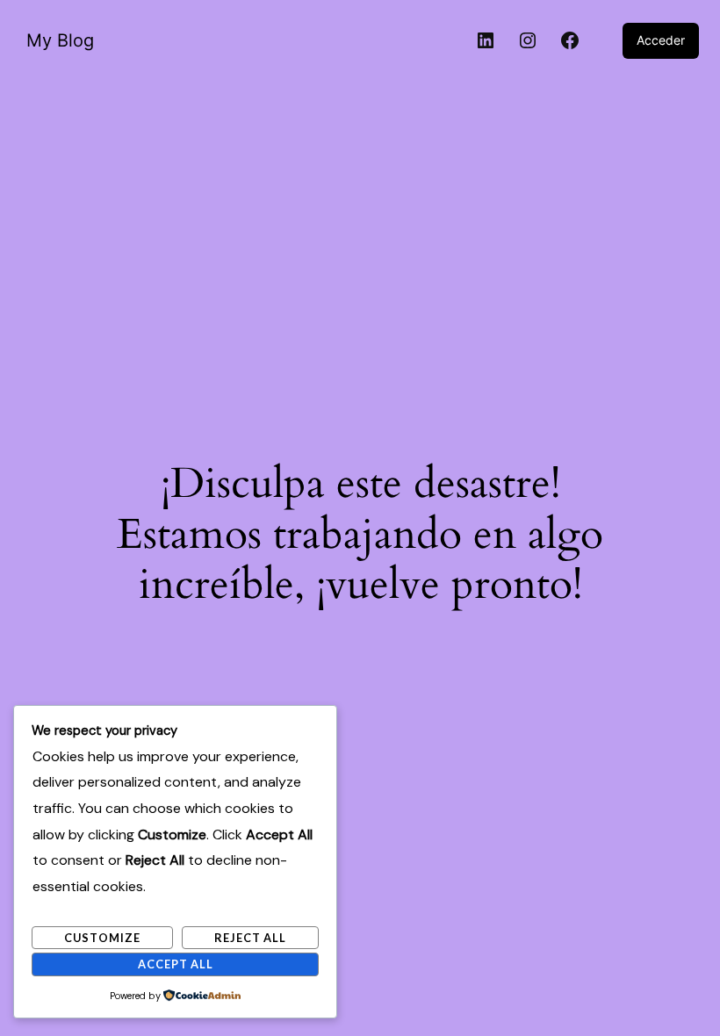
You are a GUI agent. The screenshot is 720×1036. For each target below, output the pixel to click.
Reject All (250, 938)
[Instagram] (527, 40)
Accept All (175, 964)
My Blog (60, 40)
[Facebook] (569, 40)
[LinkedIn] (485, 40)
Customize (102, 938)
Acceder (661, 39)
